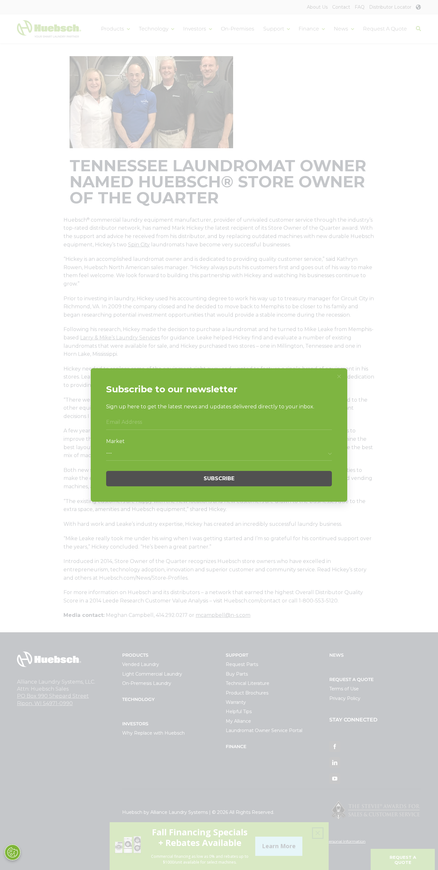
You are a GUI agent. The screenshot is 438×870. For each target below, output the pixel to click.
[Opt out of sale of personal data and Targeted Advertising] (12, 852)
